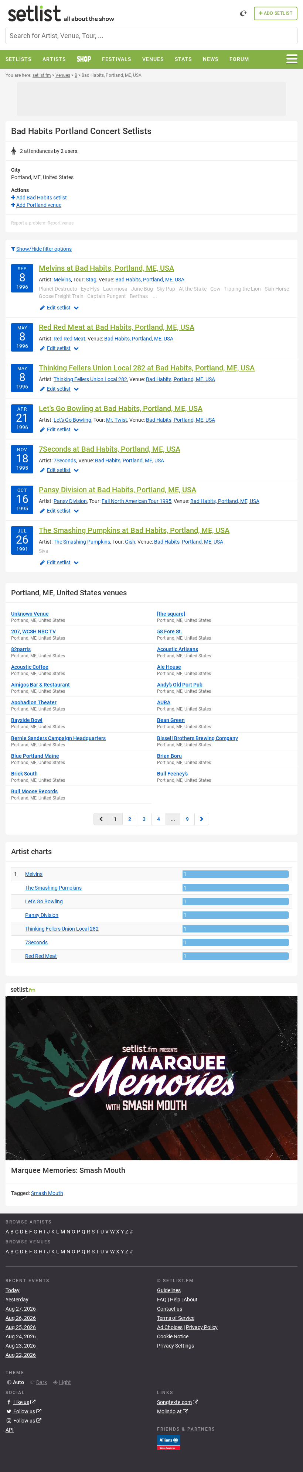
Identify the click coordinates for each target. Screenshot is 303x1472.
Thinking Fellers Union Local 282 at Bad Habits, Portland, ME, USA (147, 367)
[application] (151, 1078)
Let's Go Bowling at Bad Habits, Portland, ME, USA (120, 408)
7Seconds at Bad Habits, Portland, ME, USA (109, 449)
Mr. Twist (116, 420)
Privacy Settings (175, 1346)
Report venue (61, 223)
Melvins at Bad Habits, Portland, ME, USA (106, 268)
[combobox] (151, 35)
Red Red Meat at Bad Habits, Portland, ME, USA (116, 327)
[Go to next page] (201, 819)
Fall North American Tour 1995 (136, 501)
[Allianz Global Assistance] (168, 1442)
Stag (91, 280)
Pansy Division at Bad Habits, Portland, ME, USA (117, 489)
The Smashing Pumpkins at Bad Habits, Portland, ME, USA (134, 530)
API (10, 1430)
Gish (130, 542)
